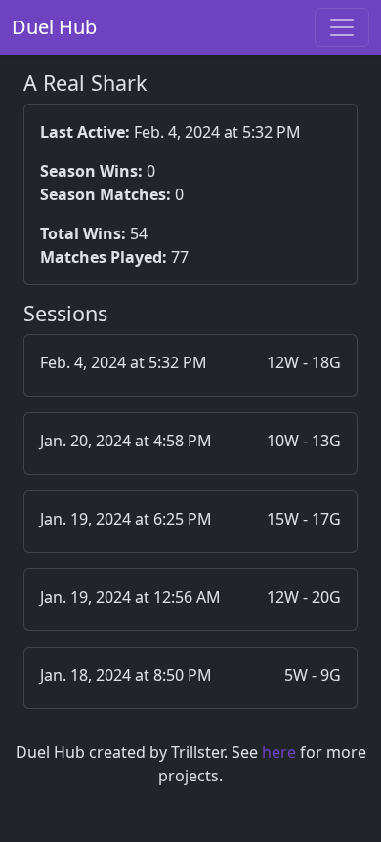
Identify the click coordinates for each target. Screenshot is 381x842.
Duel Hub (54, 27)
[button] (190, 365)
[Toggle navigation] (342, 27)
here (279, 752)
